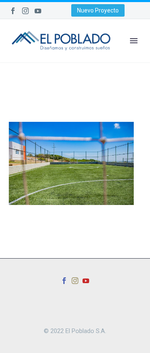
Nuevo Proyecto (98, 10)
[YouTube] (38, 10)
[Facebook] (13, 10)
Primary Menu (133, 41)
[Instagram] (25, 10)
